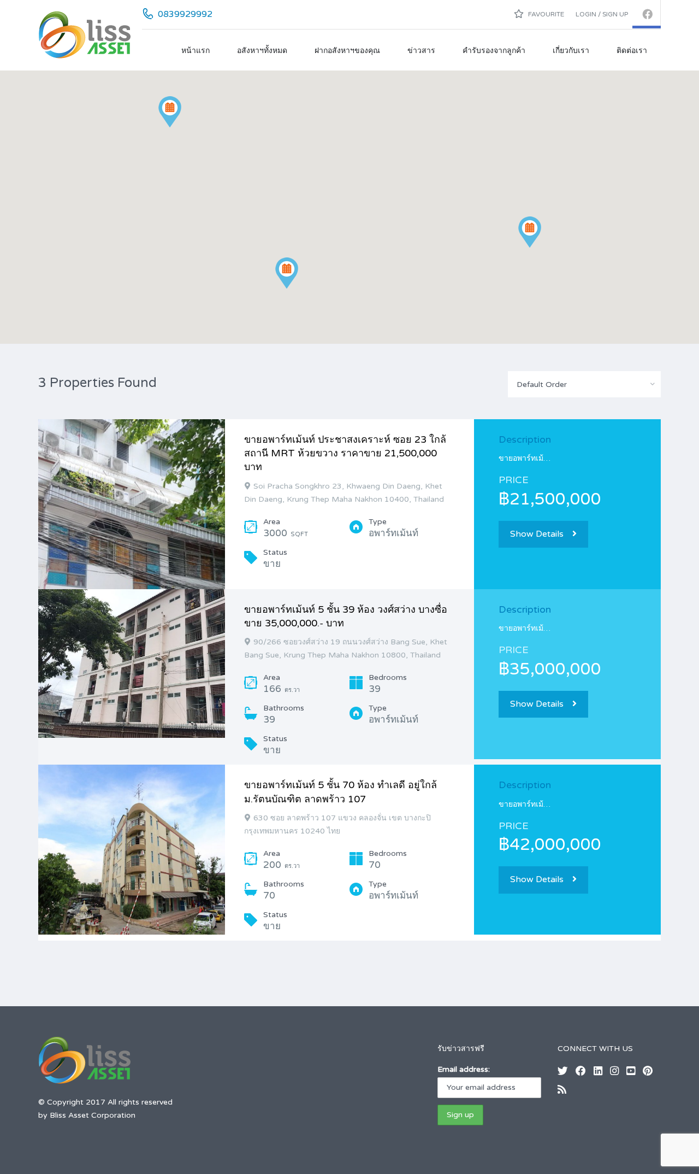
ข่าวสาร (421, 50)
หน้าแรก (195, 50)
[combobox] (584, 384)
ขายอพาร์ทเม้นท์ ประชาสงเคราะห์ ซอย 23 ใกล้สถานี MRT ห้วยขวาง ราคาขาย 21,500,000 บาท (345, 453)
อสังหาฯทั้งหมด (262, 50)
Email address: (463, 1069)
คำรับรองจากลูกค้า (494, 50)
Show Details (537, 534)
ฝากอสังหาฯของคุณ (347, 50)
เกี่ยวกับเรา (571, 50)
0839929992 (185, 14)
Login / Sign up (602, 14)
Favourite (545, 14)
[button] (286, 273)
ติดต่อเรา (632, 50)
